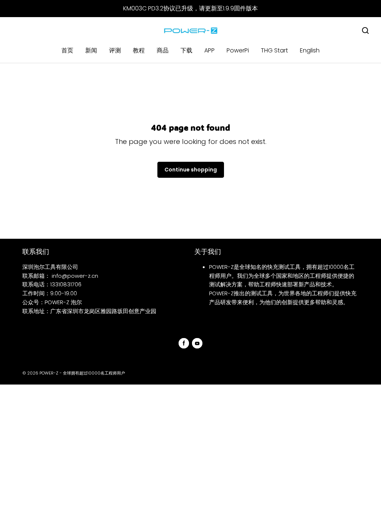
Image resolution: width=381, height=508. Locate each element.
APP (209, 50)
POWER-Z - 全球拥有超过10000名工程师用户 (82, 373)
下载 (186, 50)
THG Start (274, 50)
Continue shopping (190, 169)
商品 (163, 50)
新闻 (91, 50)
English (310, 50)
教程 (139, 50)
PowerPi (238, 50)
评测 (115, 50)
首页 (67, 50)
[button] (365, 30)
